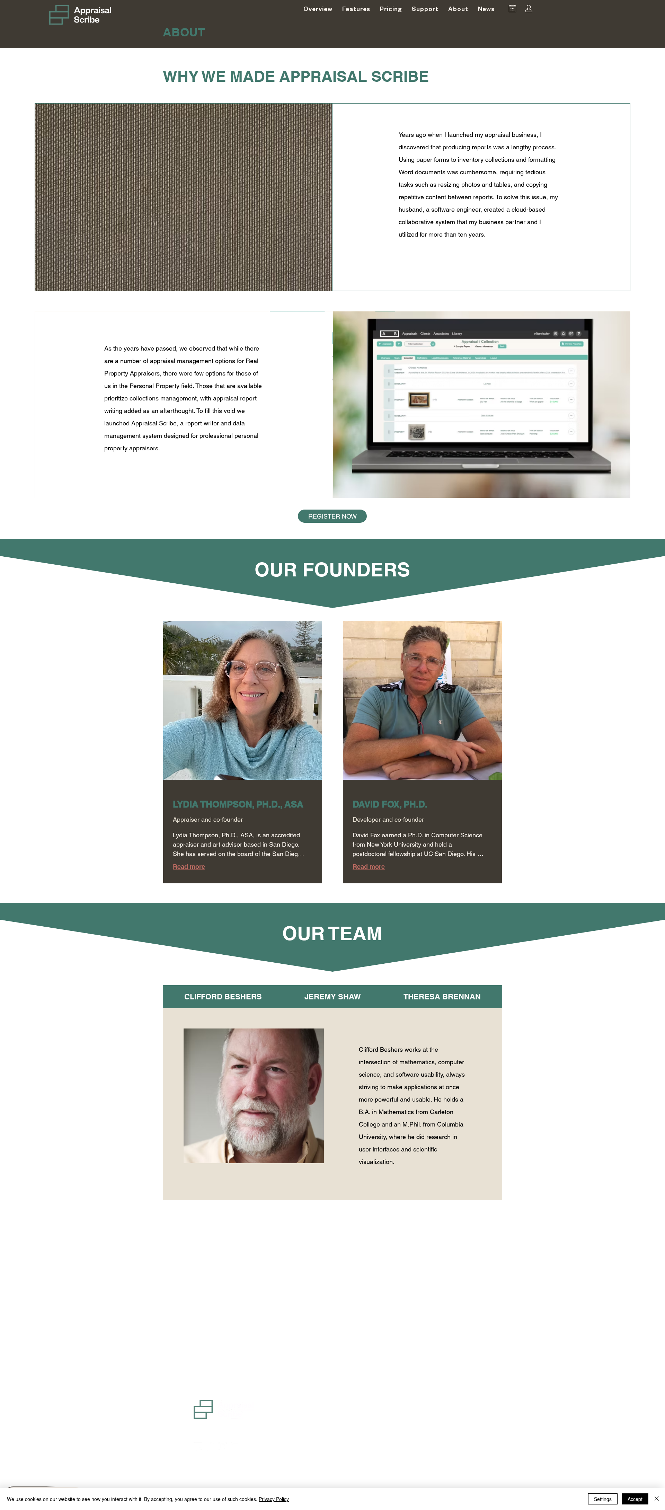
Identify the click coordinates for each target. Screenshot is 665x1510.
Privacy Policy (274, 1498)
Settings (603, 1498)
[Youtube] (198, 1446)
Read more (189, 866)
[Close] (657, 1498)
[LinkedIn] (210, 1446)
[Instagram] (235, 1446)
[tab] (223, 996)
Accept (635, 1498)
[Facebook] (223, 1446)
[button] (425, 8)
